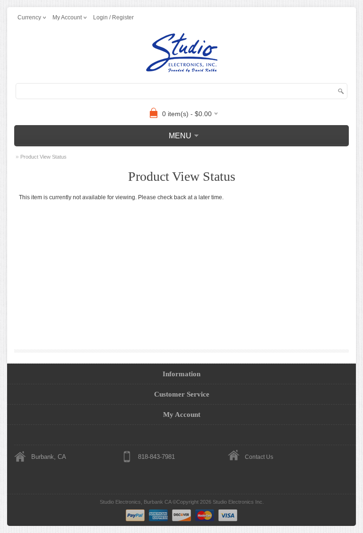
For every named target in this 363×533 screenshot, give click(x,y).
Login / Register (113, 17)
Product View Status (43, 157)
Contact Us (259, 457)
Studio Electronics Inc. (238, 502)
